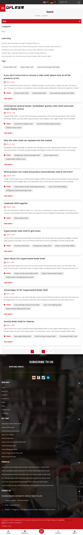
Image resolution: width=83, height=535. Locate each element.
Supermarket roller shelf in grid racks (22, 231)
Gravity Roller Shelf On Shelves (19, 321)
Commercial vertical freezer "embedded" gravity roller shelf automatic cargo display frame (39, 108)
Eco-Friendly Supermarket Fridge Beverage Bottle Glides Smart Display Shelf (26, 478)
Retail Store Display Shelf (23, 124)
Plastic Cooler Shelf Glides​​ (64, 246)
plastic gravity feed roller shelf (26, 273)
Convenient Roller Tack (68, 336)
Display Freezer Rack (13, 127)
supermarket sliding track (15, 159)
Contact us (5, 399)
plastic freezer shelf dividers (52, 273)
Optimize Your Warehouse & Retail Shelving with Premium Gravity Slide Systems (31, 47)
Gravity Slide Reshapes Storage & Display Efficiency (20, 43)
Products (4, 395)
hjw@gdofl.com (15, 505)
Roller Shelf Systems (8, 435)
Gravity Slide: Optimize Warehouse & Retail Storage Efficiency (24, 53)
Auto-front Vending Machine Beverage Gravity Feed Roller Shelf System (25, 482)
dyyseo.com (69, 520)
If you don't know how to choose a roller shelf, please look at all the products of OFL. (37, 77)
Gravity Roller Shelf (9, 67)
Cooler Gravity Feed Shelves (11, 431)
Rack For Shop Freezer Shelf (45, 336)
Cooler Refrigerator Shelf (9, 449)
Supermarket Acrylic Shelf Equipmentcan (29, 186)
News (3, 402)
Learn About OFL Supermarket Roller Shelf (24, 258)
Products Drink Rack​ (21, 246)
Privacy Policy (6, 410)
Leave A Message (41, 531)
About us (4, 391)
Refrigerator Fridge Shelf (42, 246)
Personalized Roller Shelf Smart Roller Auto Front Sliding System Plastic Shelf (26, 475)
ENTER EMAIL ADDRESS (16, 367)
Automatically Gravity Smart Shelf (26, 305)
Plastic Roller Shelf (27, 67)
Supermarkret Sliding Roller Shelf (18, 308)
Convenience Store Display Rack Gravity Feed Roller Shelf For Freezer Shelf (25, 467)
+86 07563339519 (23, 501)
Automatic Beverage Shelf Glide (48, 67)
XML (10, 526)
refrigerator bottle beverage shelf (27, 155)
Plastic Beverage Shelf (9, 446)
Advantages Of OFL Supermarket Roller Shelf (26, 290)
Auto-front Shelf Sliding (57, 186)
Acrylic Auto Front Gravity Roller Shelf (13, 442)
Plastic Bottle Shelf (21, 218)
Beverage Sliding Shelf (22, 336)
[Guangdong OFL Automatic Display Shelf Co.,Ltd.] (15, 7)
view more (8, 99)
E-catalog (5, 413)
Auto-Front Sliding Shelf (52, 305)
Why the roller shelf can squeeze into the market (28, 140)
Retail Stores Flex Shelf (9, 457)
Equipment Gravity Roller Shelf (11, 424)
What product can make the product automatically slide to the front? (38, 172)
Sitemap (4, 526)
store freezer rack (51, 155)
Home (37, 16)
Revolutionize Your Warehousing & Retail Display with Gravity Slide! (26, 56)
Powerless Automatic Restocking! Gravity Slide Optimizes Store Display (28, 50)
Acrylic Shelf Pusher (8, 427)
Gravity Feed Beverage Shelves (48, 124)
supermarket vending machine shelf (19, 277)
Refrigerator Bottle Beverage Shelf (18, 190)
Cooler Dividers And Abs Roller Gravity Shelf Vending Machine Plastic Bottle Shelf (27, 486)
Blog (3, 31)
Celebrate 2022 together (16, 203)
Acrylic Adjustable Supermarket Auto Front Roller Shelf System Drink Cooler (25, 471)
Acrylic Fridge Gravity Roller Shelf (12, 453)
